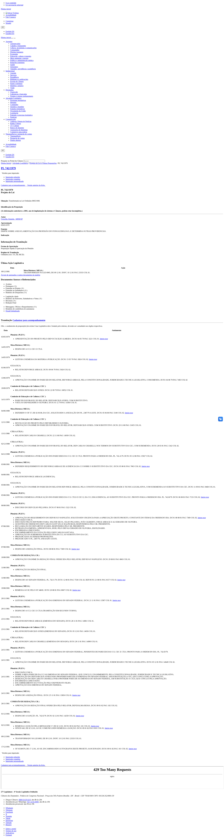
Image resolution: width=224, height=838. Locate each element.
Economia (14, 54)
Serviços (13, 75)
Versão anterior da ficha (36, 185)
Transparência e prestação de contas (19, 134)
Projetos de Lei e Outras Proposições (43, 163)
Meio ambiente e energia (19, 58)
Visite (12, 88)
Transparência (15, 136)
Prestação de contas (17, 138)
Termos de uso (11, 831)
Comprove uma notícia (18, 132)
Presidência (14, 77)
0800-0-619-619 (25, 800)
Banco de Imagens (17, 128)
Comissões (14, 105)
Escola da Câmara (17, 81)
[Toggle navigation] (12, 38)
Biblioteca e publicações (19, 79)
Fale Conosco (11, 17)
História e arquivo (16, 86)
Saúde (12, 65)
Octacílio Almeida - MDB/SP (12, 219)
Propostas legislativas (18, 100)
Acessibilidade (11, 15)
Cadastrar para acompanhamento (13, 185)
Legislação (14, 113)
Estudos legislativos (17, 109)
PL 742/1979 (8, 168)
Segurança (14, 67)
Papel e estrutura (16, 84)
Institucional (10, 71)
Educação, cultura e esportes (20, 56)
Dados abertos (15, 140)
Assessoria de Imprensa (19, 130)
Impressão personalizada (15, 181)
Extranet (9, 835)
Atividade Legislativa (13, 98)
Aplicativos (10, 833)
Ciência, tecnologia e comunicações (23, 48)
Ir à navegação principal (14, 5)
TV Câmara (14, 126)
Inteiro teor (104, 339)
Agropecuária (15, 44)
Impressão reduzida (13, 177)
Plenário (13, 102)
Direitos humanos (16, 52)
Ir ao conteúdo (11, 3)
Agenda (13, 73)
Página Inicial (6, 163)
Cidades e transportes (18, 46)
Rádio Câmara (15, 124)
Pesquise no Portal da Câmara (12, 161)
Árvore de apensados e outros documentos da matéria (20, 275)
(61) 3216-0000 (33, 802)
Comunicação (11, 119)
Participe (13, 117)
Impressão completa (13, 179)
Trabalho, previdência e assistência (23, 69)
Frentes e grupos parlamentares (21, 96)
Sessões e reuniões (17, 107)
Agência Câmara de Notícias (20, 121)
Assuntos (9, 42)
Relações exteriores (17, 63)
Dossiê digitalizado (13, 311)
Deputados (10, 90)
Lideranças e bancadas (18, 94)
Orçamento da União (18, 111)
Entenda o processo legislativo (21, 115)
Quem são (14, 92)
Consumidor (14, 50)
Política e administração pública (21, 60)
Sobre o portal (11, 829)
